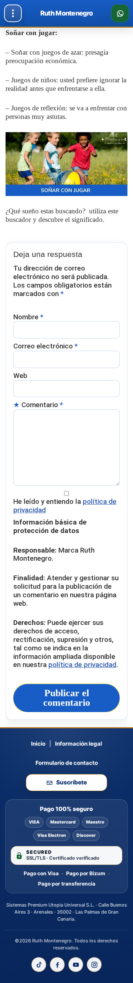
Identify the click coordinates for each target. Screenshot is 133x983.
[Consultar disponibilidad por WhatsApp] (120, 13)
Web (20, 376)
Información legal (78, 743)
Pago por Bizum (85, 873)
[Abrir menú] (13, 13)
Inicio (38, 743)
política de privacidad (82, 664)
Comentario (42, 405)
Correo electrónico (45, 346)
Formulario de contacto (66, 762)
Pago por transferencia (66, 884)
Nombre (28, 317)
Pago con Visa (41, 873)
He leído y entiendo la (64, 506)
